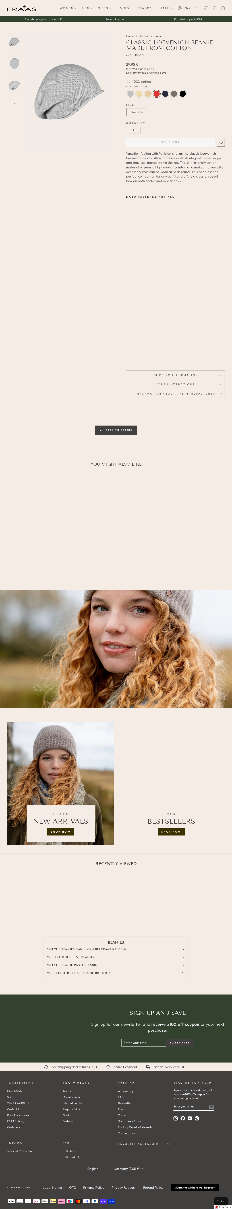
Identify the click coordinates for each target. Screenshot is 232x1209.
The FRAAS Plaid (18, 1103)
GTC (72, 1187)
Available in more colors (134, 357)
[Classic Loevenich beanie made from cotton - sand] (138, 351)
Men (86, 8)
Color (136, 86)
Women (67, 8)
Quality (67, 1115)
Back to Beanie (118, 430)
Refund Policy (153, 1187)
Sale (165, 8)
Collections (143, 36)
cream (139, 93)
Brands (144, 8)
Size (130, 104)
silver (130, 93)
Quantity (136, 123)
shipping (149, 69)
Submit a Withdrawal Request (195, 1187)
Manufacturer (71, 1097)
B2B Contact (71, 1157)
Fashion (68, 1121)
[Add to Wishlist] (221, 142)
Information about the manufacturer (176, 393)
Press (121, 1109)
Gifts (103, 8)
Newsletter (125, 1103)
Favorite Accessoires (140, 1144)
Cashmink (13, 1109)
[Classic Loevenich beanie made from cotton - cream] (133, 351)
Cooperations (126, 1133)
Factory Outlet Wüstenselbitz (136, 1127)
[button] (223, 1207)
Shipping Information (175, 375)
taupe (174, 93)
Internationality (72, 1103)
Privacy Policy (93, 1187)
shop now (61, 831)
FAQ (121, 1097)
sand (148, 93)
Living (123, 8)
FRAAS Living (15, 1121)
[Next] (14, 101)
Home (130, 36)
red (156, 93)
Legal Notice (52, 1187)
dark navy (165, 93)
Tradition (68, 1091)
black (182, 93)
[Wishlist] (206, 8)
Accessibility (126, 1091)
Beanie (157, 36)
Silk (9, 1097)
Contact (123, 1115)
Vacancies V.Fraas (129, 1121)
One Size (136, 112)
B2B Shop (69, 1151)
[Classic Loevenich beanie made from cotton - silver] (128, 351)
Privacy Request (123, 1187)
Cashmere (13, 1127)
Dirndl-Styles (15, 1091)
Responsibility (71, 1109)
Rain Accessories (18, 1115)
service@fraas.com (19, 1151)
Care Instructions (175, 384)
